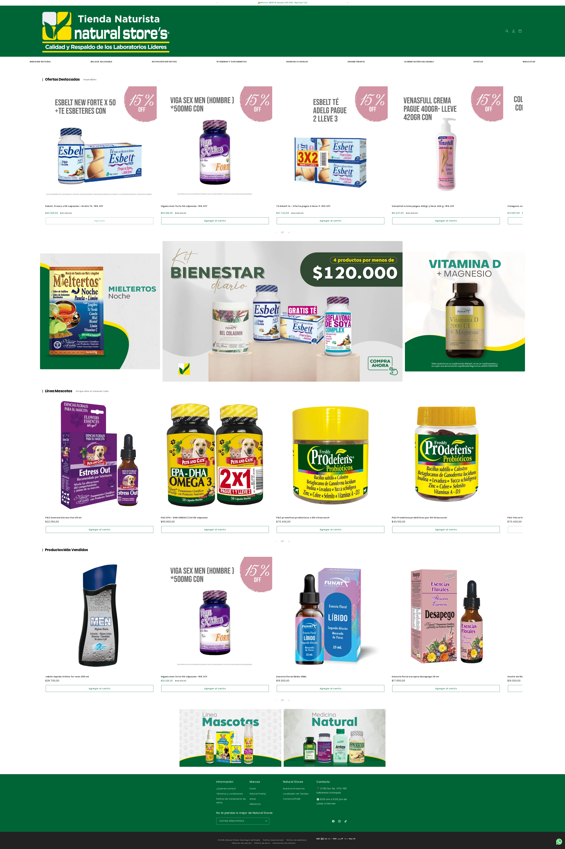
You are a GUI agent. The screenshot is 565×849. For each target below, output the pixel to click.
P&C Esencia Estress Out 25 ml (63, 517)
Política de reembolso (296, 840)
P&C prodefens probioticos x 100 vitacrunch (302, 517)
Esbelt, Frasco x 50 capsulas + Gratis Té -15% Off (74, 206)
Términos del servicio (242, 843)
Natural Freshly (258, 793)
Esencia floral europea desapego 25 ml (415, 676)
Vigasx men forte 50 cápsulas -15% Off (184, 206)
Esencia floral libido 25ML (291, 676)
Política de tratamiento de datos (231, 800)
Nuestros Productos (294, 788)
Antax (253, 798)
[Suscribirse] (266, 820)
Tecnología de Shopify (250, 840)
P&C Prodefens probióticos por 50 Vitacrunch (419, 517)
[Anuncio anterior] (217, 3)
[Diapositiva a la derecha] (289, 232)
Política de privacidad (273, 840)
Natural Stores (232, 840)
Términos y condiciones (229, 793)
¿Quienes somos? (226, 788)
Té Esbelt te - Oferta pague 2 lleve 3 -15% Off (303, 206)
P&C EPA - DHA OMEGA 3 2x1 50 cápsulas (184, 517)
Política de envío (262, 843)
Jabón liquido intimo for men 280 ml (67, 676)
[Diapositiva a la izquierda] (276, 232)
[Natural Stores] (336, 840)
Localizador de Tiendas (295, 793)
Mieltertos (255, 804)
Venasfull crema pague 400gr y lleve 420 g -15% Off (423, 206)
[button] (507, 31)
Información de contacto (284, 843)
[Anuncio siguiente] (347, 3)
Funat (253, 788)
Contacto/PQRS (292, 798)
